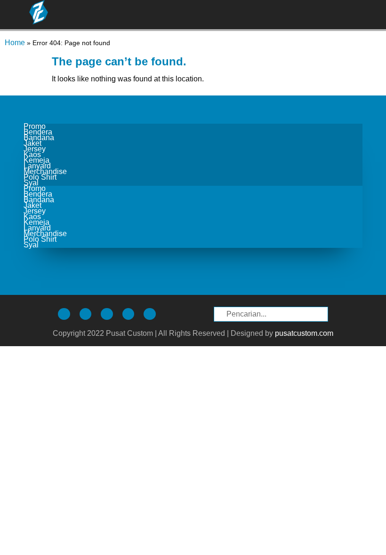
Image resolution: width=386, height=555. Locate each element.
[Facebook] (107, 314)
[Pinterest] (128, 314)
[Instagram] (64, 314)
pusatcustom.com (304, 333)
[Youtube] (150, 314)
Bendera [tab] (38, 132)
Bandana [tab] (39, 138)
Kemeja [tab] (36, 160)
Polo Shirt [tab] (40, 177)
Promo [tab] (35, 126)
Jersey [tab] (35, 149)
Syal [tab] (31, 183)
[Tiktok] (86, 314)
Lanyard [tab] (37, 166)
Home (15, 43)
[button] (374, 14)
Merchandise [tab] (45, 171)
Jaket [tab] (32, 143)
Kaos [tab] (32, 155)
